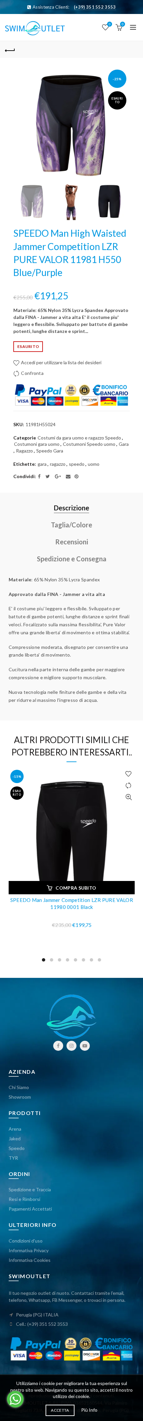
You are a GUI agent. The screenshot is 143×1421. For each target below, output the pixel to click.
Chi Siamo (19, 1087)
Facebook (58, 1046)
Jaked (15, 1138)
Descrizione (71, 508)
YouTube (85, 1046)
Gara (124, 444)
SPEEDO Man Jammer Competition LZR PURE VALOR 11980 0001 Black (71, 903)
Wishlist (109, 24)
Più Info (89, 1410)
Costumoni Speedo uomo (89, 444)
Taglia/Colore (71, 525)
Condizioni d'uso (26, 1241)
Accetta (60, 1410)
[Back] (10, 49)
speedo (76, 464)
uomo (93, 464)
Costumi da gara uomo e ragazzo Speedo (79, 437)
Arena (15, 1129)
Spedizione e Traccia (30, 1189)
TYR (13, 1158)
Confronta (32, 373)
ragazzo (58, 464)
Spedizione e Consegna (71, 559)
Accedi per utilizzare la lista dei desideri (60, 362)
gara (42, 464)
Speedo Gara (49, 450)
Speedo (17, 1148)
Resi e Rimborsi (24, 1199)
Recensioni (71, 542)
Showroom (20, 1097)
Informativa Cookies (30, 1260)
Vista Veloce (129, 797)
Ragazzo (24, 450)
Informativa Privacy (29, 1250)
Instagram (71, 1046)
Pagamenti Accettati (30, 1209)
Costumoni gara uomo (37, 444)
